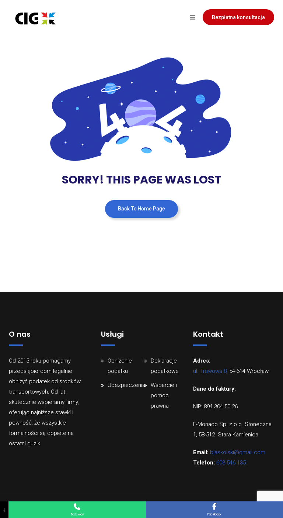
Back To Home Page (141, 209)
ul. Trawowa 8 (210, 371)
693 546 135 (231, 462)
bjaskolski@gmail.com (237, 452)
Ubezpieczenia (126, 385)
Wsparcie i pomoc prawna (164, 395)
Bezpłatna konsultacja (238, 17)
